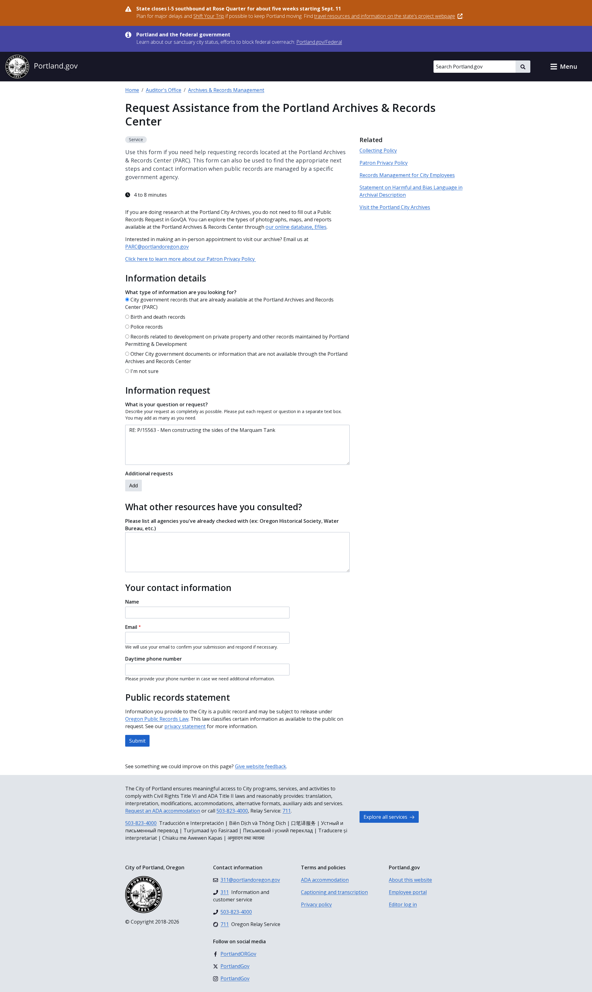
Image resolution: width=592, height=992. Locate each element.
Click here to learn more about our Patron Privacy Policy (190, 259)
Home (132, 90)
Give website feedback (260, 766)
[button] (563, 66)
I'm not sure (144, 371)
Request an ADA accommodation (162, 810)
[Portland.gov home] (41, 66)
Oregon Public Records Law (156, 718)
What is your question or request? (166, 404)
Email (131, 627)
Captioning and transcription (334, 892)
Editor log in (403, 904)
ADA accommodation (325, 879)
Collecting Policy (378, 150)
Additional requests (149, 473)
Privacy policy (316, 904)
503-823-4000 (232, 810)
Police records (146, 326)
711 (286, 810)
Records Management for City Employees (407, 175)
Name (132, 601)
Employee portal (408, 892)
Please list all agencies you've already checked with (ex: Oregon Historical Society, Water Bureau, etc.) (232, 525)
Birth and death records (157, 317)
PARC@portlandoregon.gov (157, 246)
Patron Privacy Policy (384, 162)
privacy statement (185, 726)
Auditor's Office (163, 90)
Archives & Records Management (226, 90)
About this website (410, 879)
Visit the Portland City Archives (395, 207)
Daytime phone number (153, 658)
